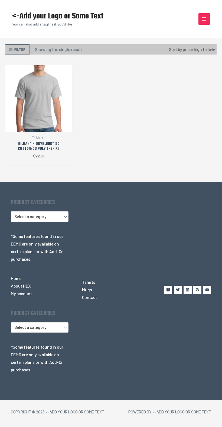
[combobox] (39, 216)
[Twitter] (178, 290)
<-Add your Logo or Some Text (57, 16)
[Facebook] (168, 290)
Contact (89, 297)
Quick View (38, 127)
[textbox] (37, 216)
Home (16, 278)
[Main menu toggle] (204, 19)
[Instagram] (188, 290)
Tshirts (88, 282)
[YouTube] (207, 290)
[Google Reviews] (197, 290)
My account (21, 293)
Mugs (87, 289)
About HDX (21, 285)
